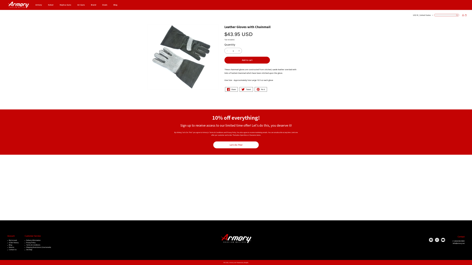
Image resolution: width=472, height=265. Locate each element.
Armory (38, 5)
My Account (13, 240)
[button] (38, 5)
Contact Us (13, 250)
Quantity (229, 44)
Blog (10, 245)
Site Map (29, 250)
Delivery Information (33, 240)
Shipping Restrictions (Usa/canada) (38, 247)
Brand (93, 5)
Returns (11, 247)
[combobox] (446, 15)
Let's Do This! (236, 145)
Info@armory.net (459, 243)
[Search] (457, 15)
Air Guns (81, 5)
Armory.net (232, 262)
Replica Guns (65, 5)
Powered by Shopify (242, 262)
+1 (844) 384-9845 (458, 241)
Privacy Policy (31, 243)
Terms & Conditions (33, 245)
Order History (14, 243)
